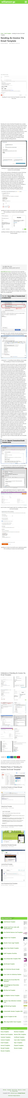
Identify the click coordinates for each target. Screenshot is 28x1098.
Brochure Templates (19, 1031)
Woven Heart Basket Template (11, 948)
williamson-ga (8, 1)
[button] (26, 2)
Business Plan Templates (20, 1034)
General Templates (5, 1045)
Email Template (5, 43)
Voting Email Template (6, 806)
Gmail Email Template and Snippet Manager (11, 787)
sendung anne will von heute (14, 763)
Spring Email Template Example (8, 845)
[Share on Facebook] (11, 757)
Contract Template (5, 1040)
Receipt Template (5, 1048)
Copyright (9, 1089)
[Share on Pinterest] (18, 757)
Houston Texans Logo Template (11, 943)
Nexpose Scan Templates (10, 937)
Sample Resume (21, 1093)
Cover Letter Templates (19, 1040)
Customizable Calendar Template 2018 (13, 1011)
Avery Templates (5, 1031)
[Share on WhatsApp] (15, 757)
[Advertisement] (14, 19)
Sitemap (4, 1089)
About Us (20, 1089)
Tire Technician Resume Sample (11, 969)
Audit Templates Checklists (10, 953)
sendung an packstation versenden (13, 762)
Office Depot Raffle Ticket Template (12, 1022)
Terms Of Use (14, 1089)
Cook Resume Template (9, 922)
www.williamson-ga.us (6, 271)
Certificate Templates (19, 1037)
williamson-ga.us (14, 1093)
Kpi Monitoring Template (10, 1006)
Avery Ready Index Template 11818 (12, 958)
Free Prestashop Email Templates (9, 883)
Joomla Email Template (6, 864)
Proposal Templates (19, 1045)
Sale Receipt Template (9, 964)
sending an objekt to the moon (9, 760)
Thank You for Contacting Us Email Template (12, 825)
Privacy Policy (15, 1091)
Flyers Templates (18, 1042)
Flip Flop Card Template (9, 990)
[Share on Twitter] (8, 757)
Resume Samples (18, 1048)
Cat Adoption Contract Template (11, 995)
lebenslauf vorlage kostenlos (14, 1095)
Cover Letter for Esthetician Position (12, 974)
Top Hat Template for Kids (10, 1016)
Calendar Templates (6, 1037)
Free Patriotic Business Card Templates (13, 932)
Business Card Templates (7, 1034)
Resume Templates (5, 1051)
